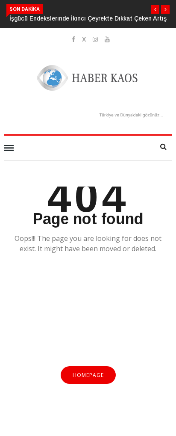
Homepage (88, 375)
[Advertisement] (88, 315)
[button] (155, 9)
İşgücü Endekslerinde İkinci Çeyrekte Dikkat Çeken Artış (88, 18)
